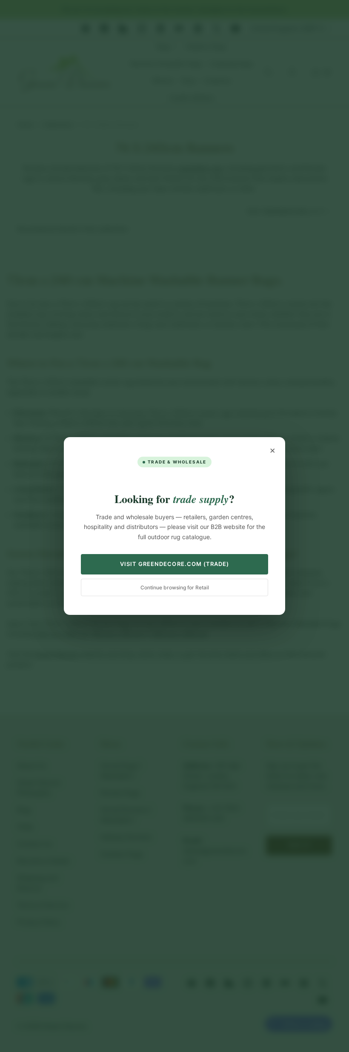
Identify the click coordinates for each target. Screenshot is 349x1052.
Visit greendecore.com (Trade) (174, 563)
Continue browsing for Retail (174, 587)
